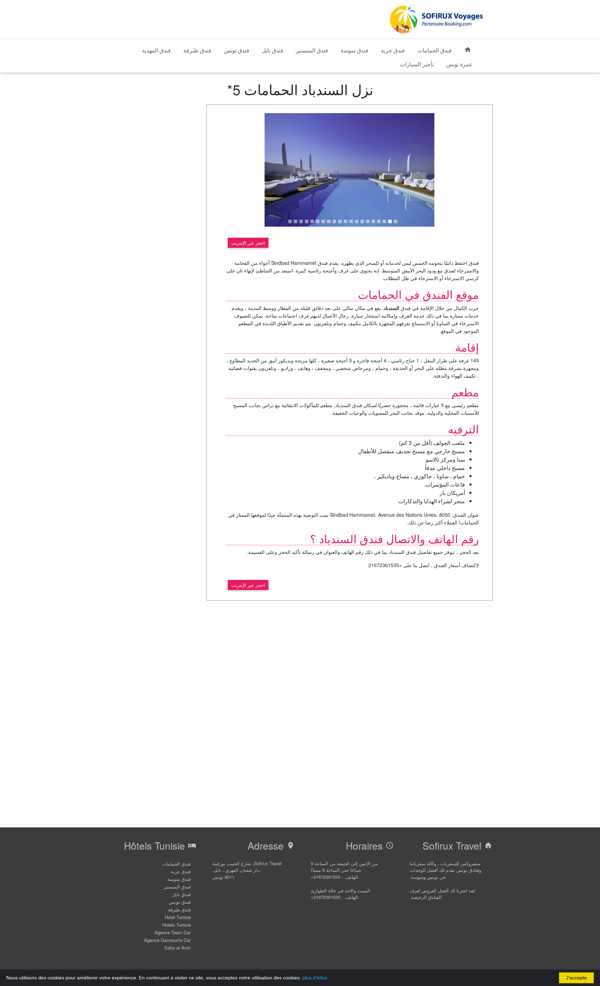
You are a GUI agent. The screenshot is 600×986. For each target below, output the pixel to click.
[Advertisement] (241, 18)
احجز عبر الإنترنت (248, 242)
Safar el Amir (177, 947)
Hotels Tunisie (176, 924)
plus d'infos (314, 977)
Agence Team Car (173, 932)
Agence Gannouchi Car (167, 940)
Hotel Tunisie (178, 917)
